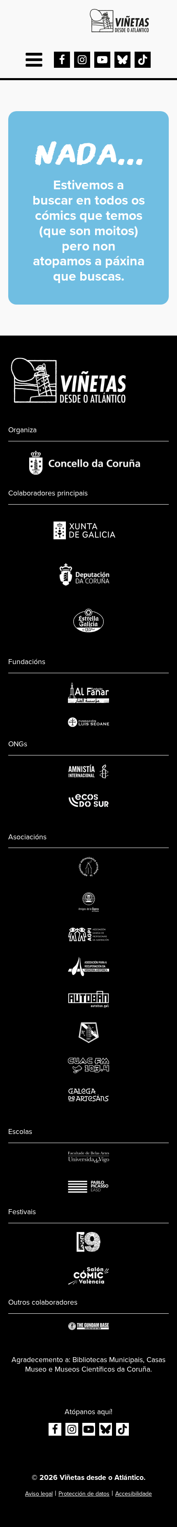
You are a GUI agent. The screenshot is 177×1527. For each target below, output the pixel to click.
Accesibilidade (133, 1493)
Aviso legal (39, 1493)
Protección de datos (83, 1493)
